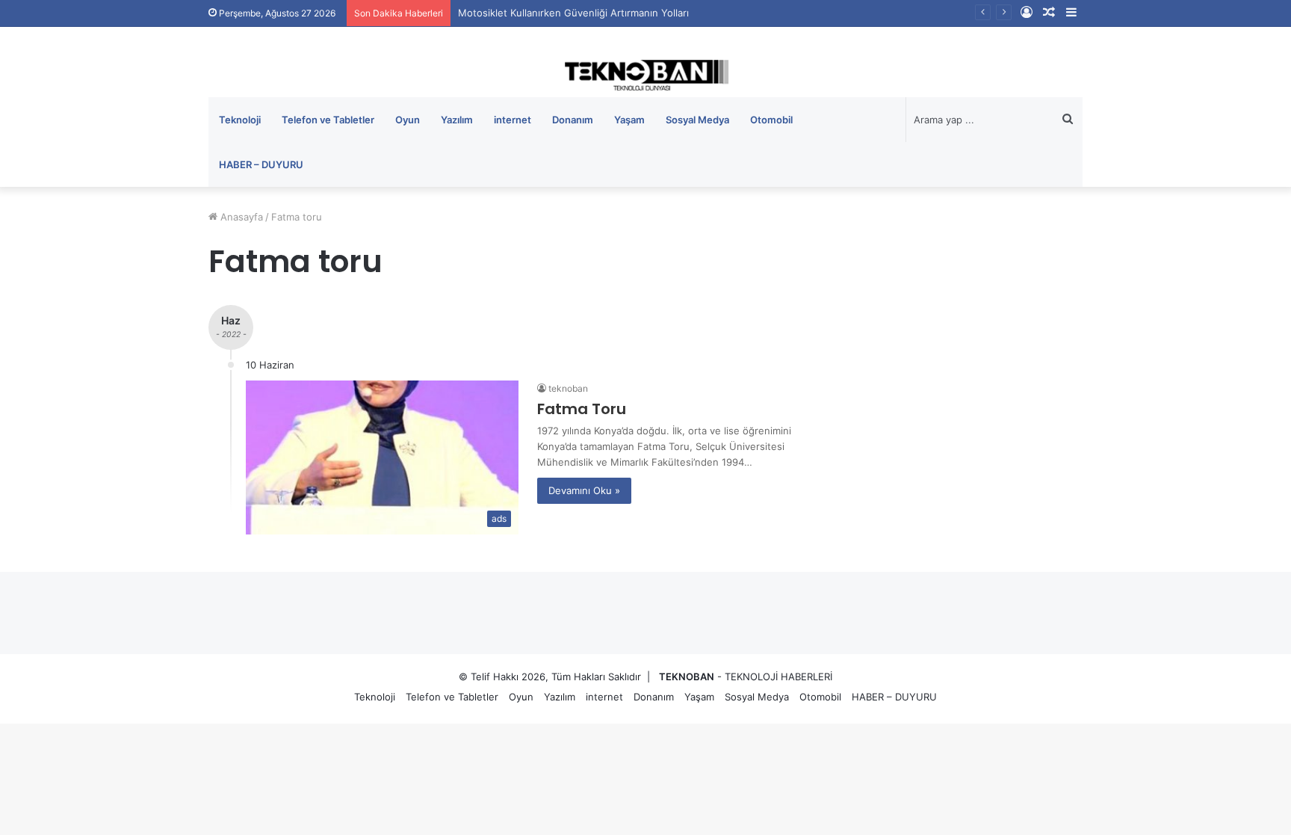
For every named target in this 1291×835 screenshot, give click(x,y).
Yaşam (629, 120)
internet (512, 120)
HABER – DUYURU (261, 164)
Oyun (407, 120)
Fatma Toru (581, 408)
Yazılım (457, 120)
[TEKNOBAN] (645, 75)
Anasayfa (240, 217)
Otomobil (771, 120)
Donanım (572, 120)
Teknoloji (240, 120)
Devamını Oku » (584, 490)
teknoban (568, 388)
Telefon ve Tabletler (328, 120)
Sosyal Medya (697, 120)
